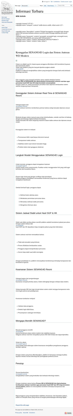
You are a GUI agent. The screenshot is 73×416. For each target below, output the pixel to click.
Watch (55, 5)
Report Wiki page (6, 31)
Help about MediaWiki (7, 22)
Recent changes (6, 18)
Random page (5, 20)
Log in (70, 1)
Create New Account (7, 29)
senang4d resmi (21, 106)
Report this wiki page (22, 405)
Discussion (25, 5)
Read (41, 5)
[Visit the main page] (7, 7)
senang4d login (21, 166)
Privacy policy (18, 412)
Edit (45, 5)
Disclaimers (32, 412)
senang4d (19, 69)
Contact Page (5, 32)
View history (50, 5)
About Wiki (25, 412)
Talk (52, 1)
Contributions (56, 1)
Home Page (4, 27)
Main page (17, 5)
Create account (64, 1)
